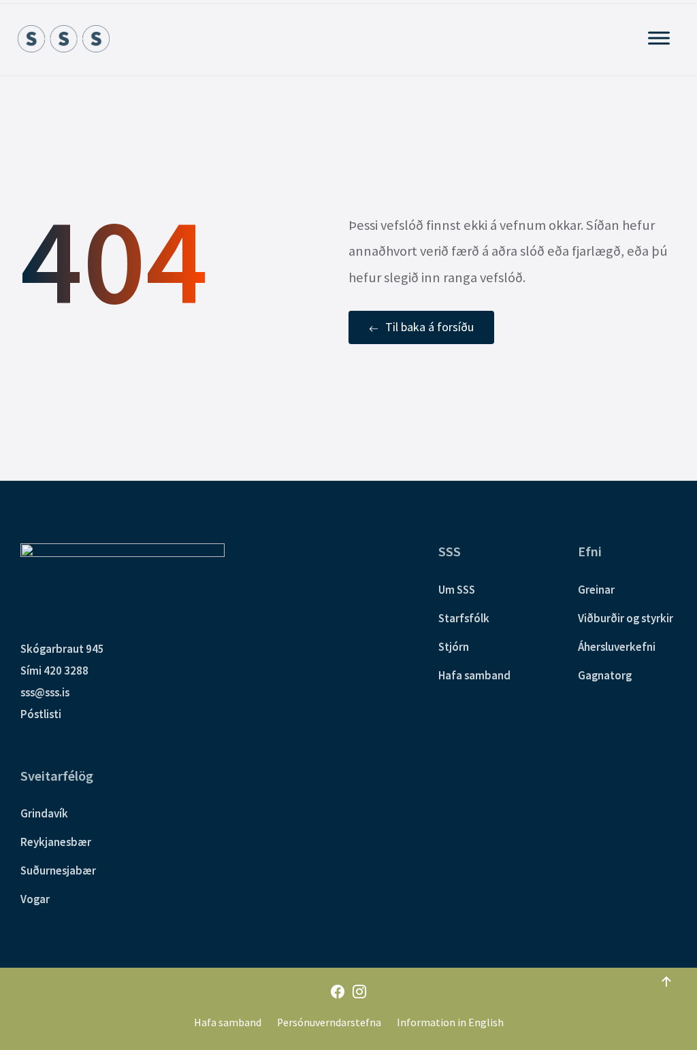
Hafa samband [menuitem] (227, 1022)
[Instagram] (359, 992)
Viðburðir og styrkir (625, 618)
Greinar (596, 589)
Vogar (35, 899)
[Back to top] (666, 982)
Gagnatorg (605, 675)
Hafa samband (474, 675)
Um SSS (456, 589)
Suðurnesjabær (58, 870)
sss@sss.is (44, 692)
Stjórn (453, 646)
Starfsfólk (463, 618)
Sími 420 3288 (54, 670)
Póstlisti (40, 714)
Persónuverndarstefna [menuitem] (329, 1022)
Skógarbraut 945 (62, 648)
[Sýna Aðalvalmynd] (659, 37)
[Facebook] (337, 992)
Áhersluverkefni (616, 646)
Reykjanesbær (55, 841)
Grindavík (44, 813)
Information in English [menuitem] (450, 1022)
